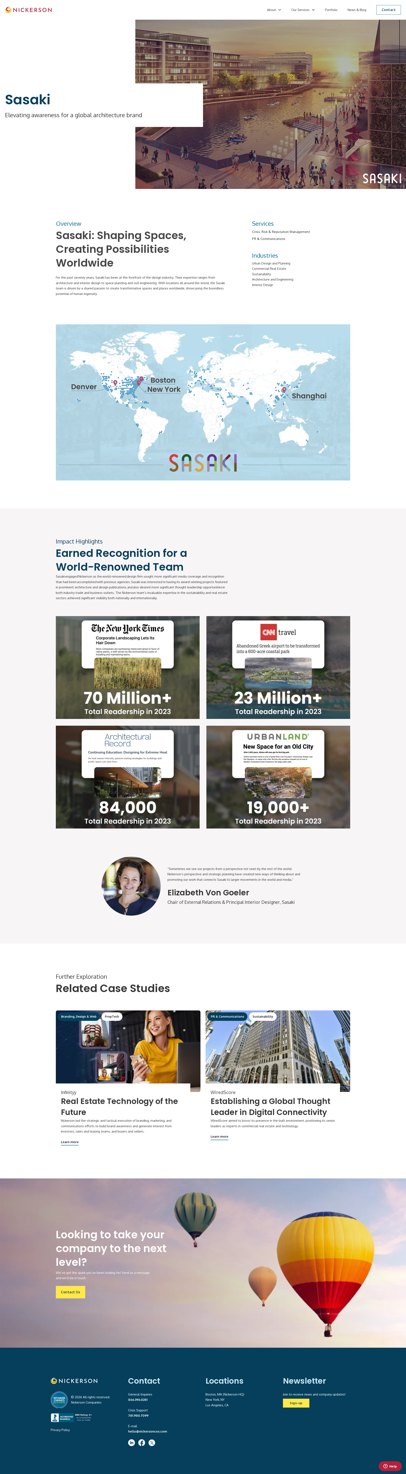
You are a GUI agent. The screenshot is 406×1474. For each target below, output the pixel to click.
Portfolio (331, 10)
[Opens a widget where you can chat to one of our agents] (390, 1466)
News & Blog (357, 10)
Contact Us (70, 1292)
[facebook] (141, 1442)
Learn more (70, 1142)
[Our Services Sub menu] (313, 9)
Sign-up (296, 1403)
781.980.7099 (138, 1415)
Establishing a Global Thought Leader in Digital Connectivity (270, 1107)
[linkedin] (131, 1442)
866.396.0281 (138, 1400)
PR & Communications (268, 238)
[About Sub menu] (279, 9)
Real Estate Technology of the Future (119, 1107)
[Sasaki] (278, 1051)
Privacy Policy (60, 1430)
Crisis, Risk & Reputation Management (281, 231)
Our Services (300, 10)
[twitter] (151, 1442)
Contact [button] (389, 10)
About (271, 10)
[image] (28, 10)
